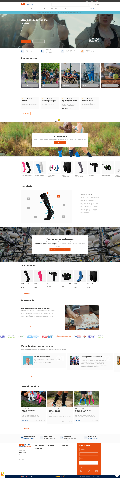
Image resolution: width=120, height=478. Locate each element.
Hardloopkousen (66, 449)
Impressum (37, 460)
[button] (24, 9)
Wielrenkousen (65, 457)
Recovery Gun (50, 283)
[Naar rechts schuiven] (97, 293)
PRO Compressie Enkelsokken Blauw (78, 284)
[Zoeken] (88, 4)
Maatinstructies (51, 453)
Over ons (37, 452)
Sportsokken (65, 453)
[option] (30, 75)
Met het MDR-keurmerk (29, 438)
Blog (36, 454)
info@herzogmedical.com (24, 455)
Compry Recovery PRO (66, 283)
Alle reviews (26, 113)
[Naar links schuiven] (92, 293)
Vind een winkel (95, 8)
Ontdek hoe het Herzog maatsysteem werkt (60, 249)
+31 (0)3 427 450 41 (22, 459)
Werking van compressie (53, 449)
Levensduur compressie (53, 455)
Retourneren (37, 458)
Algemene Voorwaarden (84, 476)
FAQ (36, 456)
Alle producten (27, 293)
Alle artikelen (26, 428)
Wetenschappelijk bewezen (54, 451)
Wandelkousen (65, 455)
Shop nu (60, 142)
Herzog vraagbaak (52, 457)
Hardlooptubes (65, 451)
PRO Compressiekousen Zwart (26, 284)
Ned (97, 0)
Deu (87, 0)
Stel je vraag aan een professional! (29, 376)
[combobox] (71, 4)
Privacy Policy (96, 476)
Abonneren (89, 462)
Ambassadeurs (51, 459)
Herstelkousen (65, 463)
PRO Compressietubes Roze (39, 284)
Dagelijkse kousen (66, 459)
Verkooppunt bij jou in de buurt (30, 326)
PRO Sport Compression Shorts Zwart (92, 284)
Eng (92, 0)
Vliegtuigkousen (66, 461)
